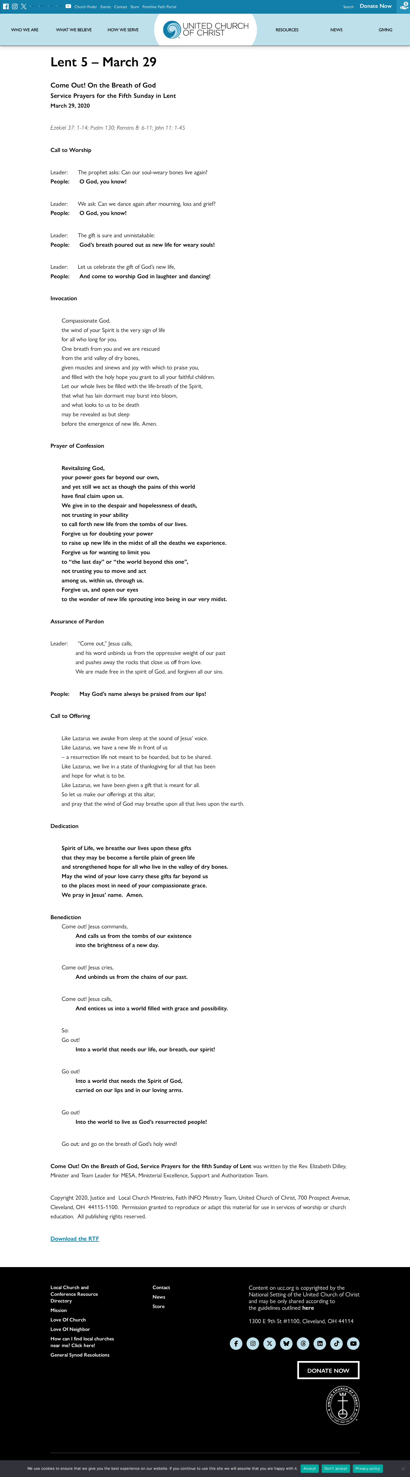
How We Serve (123, 29)
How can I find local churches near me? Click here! (82, 1341)
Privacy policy (368, 1468)
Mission (58, 1310)
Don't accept (335, 1468)
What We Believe (74, 29)
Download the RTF (74, 1238)
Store (135, 6)
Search (348, 6)
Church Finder (85, 6)
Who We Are (24, 29)
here (308, 1307)
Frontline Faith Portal (159, 6)
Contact (120, 6)
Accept (309, 1468)
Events (105, 6)
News (159, 1296)
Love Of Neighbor (70, 1329)
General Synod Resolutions (80, 1354)
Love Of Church (68, 1319)
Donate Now (376, 5)
